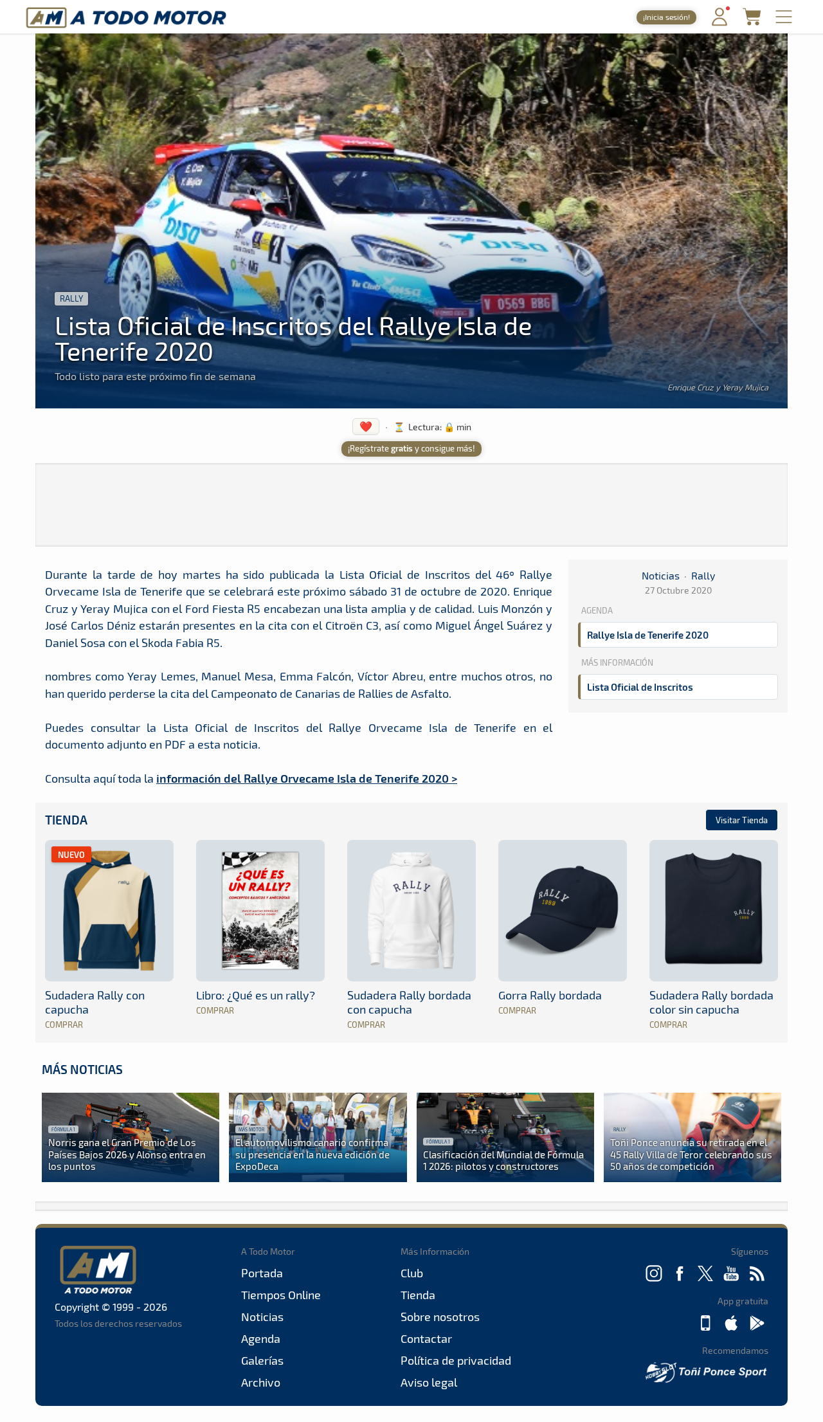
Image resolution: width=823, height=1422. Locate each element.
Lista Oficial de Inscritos (640, 687)
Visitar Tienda (742, 820)
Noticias (661, 575)
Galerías (262, 1360)
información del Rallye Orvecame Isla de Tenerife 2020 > (306, 778)
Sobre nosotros (440, 1316)
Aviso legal (429, 1382)
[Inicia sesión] (719, 23)
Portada (262, 1273)
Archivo (260, 1382)
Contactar (426, 1338)
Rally (71, 298)
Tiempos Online (281, 1295)
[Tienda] (752, 21)
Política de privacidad (456, 1360)
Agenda (260, 1338)
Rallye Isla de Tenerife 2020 (648, 635)
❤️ (365, 426)
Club (412, 1273)
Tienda (66, 819)
